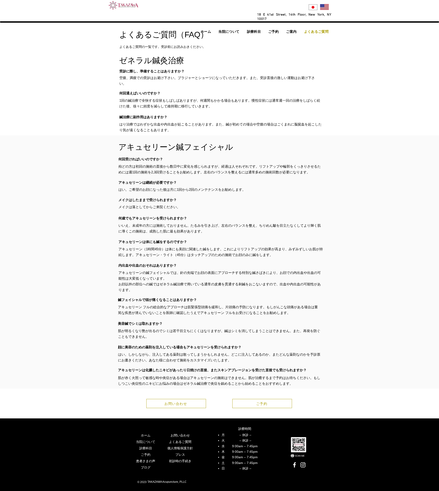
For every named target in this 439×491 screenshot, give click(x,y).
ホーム (145, 435)
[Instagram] (303, 464)
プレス (180, 454)
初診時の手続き (180, 461)
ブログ (145, 467)
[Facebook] (294, 464)
